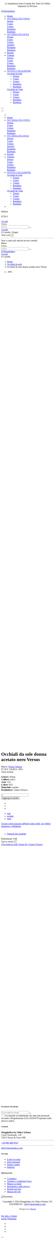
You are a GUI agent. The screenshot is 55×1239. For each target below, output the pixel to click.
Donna (10, 21)
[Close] (2, 110)
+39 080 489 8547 (9, 1143)
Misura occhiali (14, 1184)
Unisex (10, 26)
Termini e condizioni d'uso (19, 1181)
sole (9, 813)
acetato (10, 816)
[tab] (27, 825)
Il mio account (13, 1159)
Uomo (10, 24)
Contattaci (11, 1178)
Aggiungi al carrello (10, 798)
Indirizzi (11, 1167)
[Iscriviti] (30, 1113)
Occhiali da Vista (15, 89)
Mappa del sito (14, 1191)
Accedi (4, 221)
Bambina (11, 32)
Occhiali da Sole (14, 73)
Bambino (11, 29)
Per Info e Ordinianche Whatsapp (9, 1217)
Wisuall (33, 1209)
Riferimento (7, 839)
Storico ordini (13, 1164)
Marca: (4, 766)
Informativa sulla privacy (18, 1186)
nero (9, 818)
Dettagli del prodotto (16, 834)
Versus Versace (15, 766)
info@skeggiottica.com (12, 1148)
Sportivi (10, 45)
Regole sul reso (14, 1189)
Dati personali (13, 1162)
